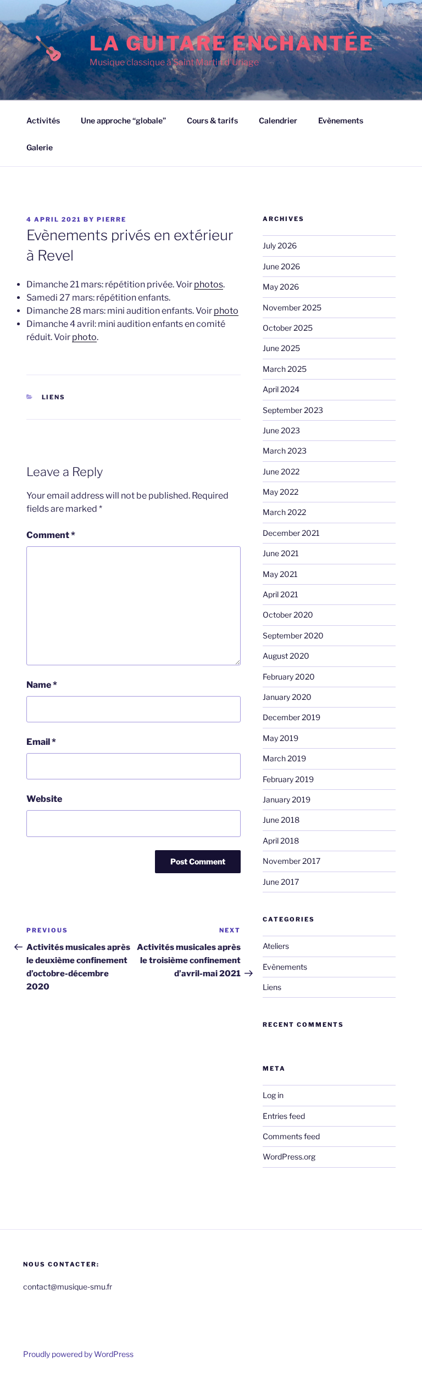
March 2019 (284, 758)
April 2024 (281, 389)
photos (208, 284)
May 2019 (280, 738)
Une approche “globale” (123, 120)
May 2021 (280, 574)
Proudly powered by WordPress (78, 1354)
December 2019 (291, 717)
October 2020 (288, 614)
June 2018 (281, 819)
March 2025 (285, 369)
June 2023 (281, 430)
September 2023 (293, 410)
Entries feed (284, 1116)
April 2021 (280, 594)
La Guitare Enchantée (232, 43)
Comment (50, 535)
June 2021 (281, 553)
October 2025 (288, 327)
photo (226, 311)
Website (44, 799)
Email (41, 742)
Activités (43, 120)
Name (41, 685)
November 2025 (292, 307)
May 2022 (280, 491)
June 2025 (281, 348)
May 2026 (281, 286)
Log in (273, 1095)
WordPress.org (289, 1156)
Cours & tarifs (212, 120)
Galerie (39, 147)
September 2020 (293, 635)
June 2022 (281, 471)
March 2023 (285, 450)
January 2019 (286, 799)
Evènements (340, 120)
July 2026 (280, 245)
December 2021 (291, 533)
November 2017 (291, 861)
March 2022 (284, 512)
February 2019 (288, 779)
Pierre (111, 219)
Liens (54, 397)
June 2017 (281, 881)
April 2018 (281, 840)
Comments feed (291, 1136)
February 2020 (289, 676)
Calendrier (278, 120)
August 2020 (286, 655)
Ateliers (276, 946)
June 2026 (281, 266)
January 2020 (287, 697)
